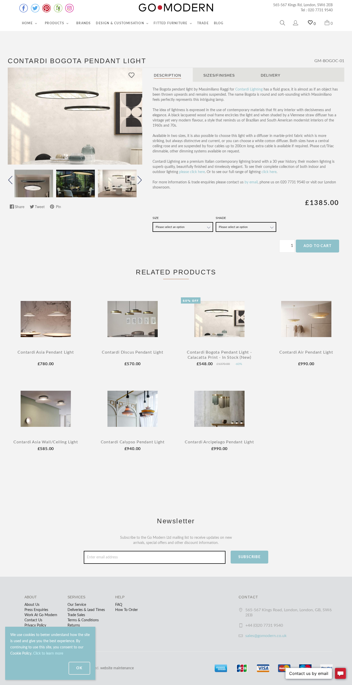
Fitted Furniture (171, 23)
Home (28, 23)
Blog (219, 23)
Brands (83, 23)
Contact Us (33, 620)
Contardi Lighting (249, 89)
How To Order (126, 610)
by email (251, 182)
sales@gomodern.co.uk (266, 636)
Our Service (77, 605)
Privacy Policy (35, 625)
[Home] (176, 8)
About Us (31, 605)
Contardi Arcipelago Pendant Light (219, 442)
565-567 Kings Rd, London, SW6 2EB (303, 5)
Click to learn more (48, 653)
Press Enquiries (36, 610)
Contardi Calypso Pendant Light (133, 442)
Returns (74, 625)
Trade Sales (76, 615)
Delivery (270, 75)
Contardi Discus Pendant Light (132, 352)
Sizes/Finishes (219, 75)
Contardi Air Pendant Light (306, 352)
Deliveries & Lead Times (86, 610)
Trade (203, 23)
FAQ (118, 605)
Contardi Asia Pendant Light (46, 352)
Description (167, 75)
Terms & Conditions (83, 620)
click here (269, 172)
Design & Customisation (120, 23)
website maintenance (117, 668)
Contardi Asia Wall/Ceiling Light (45, 442)
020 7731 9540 (320, 10)
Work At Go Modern (40, 615)
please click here (192, 172)
